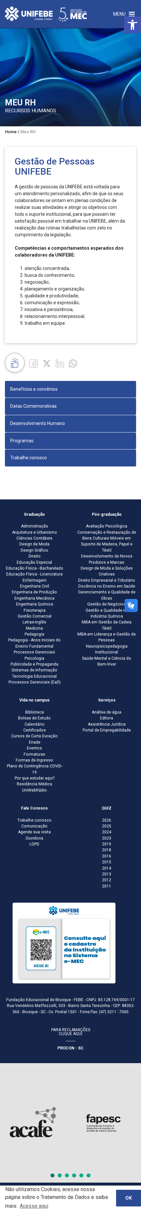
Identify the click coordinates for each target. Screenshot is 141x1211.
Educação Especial (34, 562)
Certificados (34, 730)
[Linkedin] (60, 363)
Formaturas (34, 754)
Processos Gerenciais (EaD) (35, 682)
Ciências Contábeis (34, 538)
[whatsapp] (73, 363)
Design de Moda (34, 544)
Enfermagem (35, 580)
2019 (106, 844)
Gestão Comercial (34, 616)
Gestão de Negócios (106, 604)
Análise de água (106, 712)
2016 (106, 856)
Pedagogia (34, 634)
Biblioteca (34, 712)
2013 (106, 874)
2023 (106, 838)
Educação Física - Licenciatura (34, 574)
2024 (106, 832)
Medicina (34, 628)
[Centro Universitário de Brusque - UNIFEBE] (46, 13)
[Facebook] (34, 363)
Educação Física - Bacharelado (34, 568)
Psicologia (34, 658)
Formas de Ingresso (34, 760)
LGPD (34, 844)
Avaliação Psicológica (106, 526)
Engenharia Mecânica (34, 598)
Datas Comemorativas (33, 406)
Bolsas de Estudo (34, 718)
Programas (21, 440)
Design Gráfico (34, 550)
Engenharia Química (34, 604)
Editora (106, 718)
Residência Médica (34, 784)
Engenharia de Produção (34, 592)
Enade (34, 742)
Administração (34, 526)
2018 (106, 850)
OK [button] (128, 1198)
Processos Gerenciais (34, 652)
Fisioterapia (35, 610)
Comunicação (34, 826)
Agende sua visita (34, 832)
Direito (35, 556)
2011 (106, 886)
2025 (106, 826)
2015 (106, 862)
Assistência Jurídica (107, 724)
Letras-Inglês (34, 622)
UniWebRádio (34, 790)
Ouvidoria (34, 838)
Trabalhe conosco (28, 457)
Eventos (34, 748)
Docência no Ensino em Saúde (106, 586)
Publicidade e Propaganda (34, 664)
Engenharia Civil (34, 586)
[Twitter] (47, 363)
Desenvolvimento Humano (37, 423)
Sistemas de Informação (34, 670)
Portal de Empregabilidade (107, 730)
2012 (106, 880)
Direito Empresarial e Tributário (106, 580)
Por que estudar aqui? (34, 778)
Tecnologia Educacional (34, 676)
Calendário (35, 724)
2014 (106, 868)
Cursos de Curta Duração (34, 736)
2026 (106, 820)
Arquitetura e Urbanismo (34, 532)
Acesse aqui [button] (34, 1206)
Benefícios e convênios (34, 389)
